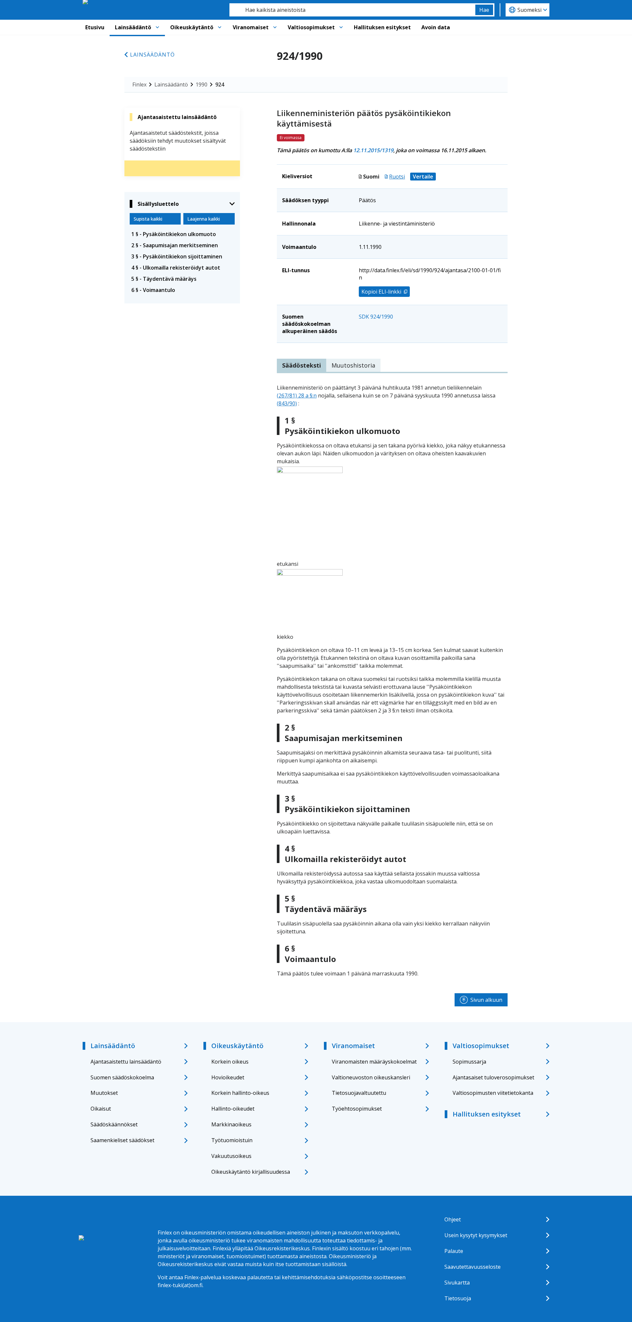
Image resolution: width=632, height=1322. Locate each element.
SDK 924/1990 (376, 316)
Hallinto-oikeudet (232, 1108)
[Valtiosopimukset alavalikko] (341, 27)
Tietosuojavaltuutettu (359, 1092)
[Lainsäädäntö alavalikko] (157, 27)
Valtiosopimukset (311, 27)
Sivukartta (457, 1282)
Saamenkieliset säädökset (122, 1140)
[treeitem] (182, 234)
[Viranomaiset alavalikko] (275, 27)
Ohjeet (452, 1219)
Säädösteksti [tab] (301, 365)
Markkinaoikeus (231, 1124)
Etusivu (94, 27)
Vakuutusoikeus (231, 1156)
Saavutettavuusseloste (472, 1266)
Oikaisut (101, 1108)
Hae (484, 9)
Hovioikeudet (227, 1077)
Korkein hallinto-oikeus (240, 1092)
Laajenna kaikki (203, 219)
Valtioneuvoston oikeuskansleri (371, 1077)
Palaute (453, 1251)
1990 (201, 84)
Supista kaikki (148, 219)
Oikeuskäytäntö (191, 27)
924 (219, 84)
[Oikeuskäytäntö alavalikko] (219, 27)
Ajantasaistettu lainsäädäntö (126, 1061)
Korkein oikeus (230, 1061)
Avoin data (435, 27)
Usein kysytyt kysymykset (475, 1235)
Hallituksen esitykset (382, 27)
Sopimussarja (469, 1061)
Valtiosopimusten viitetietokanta (493, 1092)
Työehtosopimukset (357, 1108)
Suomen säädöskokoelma (122, 1077)
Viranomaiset (251, 27)
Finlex (139, 84)
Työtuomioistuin (231, 1140)
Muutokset (104, 1092)
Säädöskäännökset (114, 1124)
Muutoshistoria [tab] (353, 365)
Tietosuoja (457, 1298)
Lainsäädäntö (133, 27)
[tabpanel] (392, 680)
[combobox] (352, 9)
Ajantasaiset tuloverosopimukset (493, 1077)
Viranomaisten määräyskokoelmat (374, 1061)
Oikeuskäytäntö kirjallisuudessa (250, 1171)
